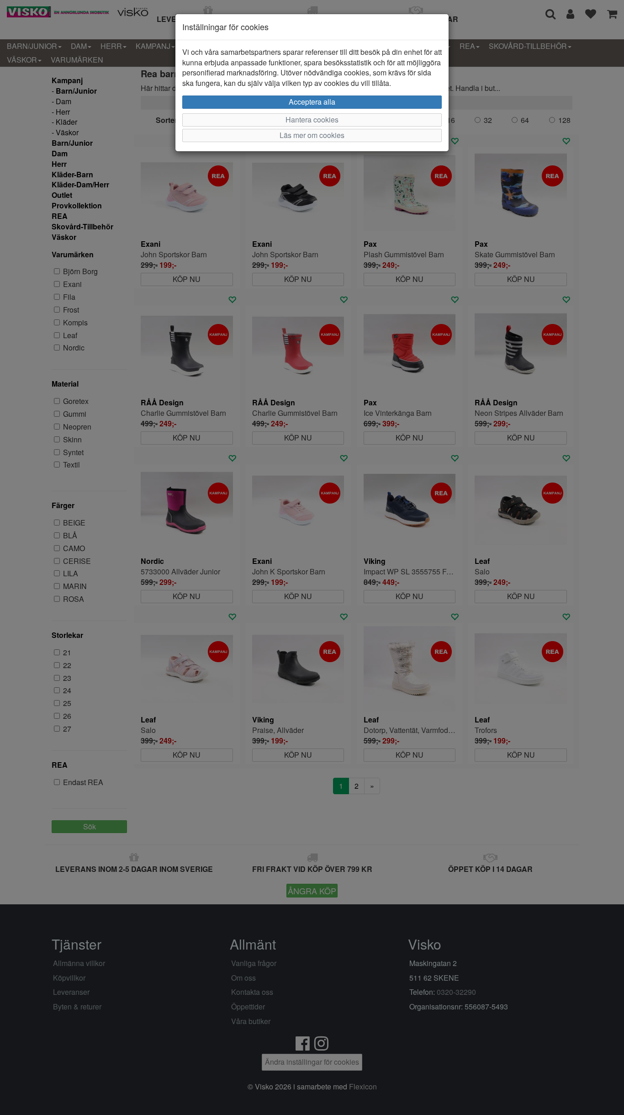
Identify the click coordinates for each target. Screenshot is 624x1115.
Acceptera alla (312, 101)
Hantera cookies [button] (312, 119)
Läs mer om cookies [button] (312, 135)
